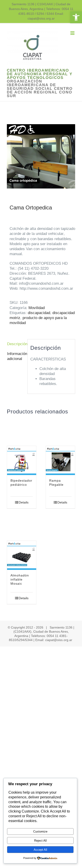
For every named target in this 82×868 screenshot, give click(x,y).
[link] (76, 17)
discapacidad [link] (39, 313)
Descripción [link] (16, 344)
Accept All (40, 849)
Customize (40, 831)
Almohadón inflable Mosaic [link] (19, 579)
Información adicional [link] (16, 356)
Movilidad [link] (36, 308)
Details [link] (23, 502)
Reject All (40, 840)
